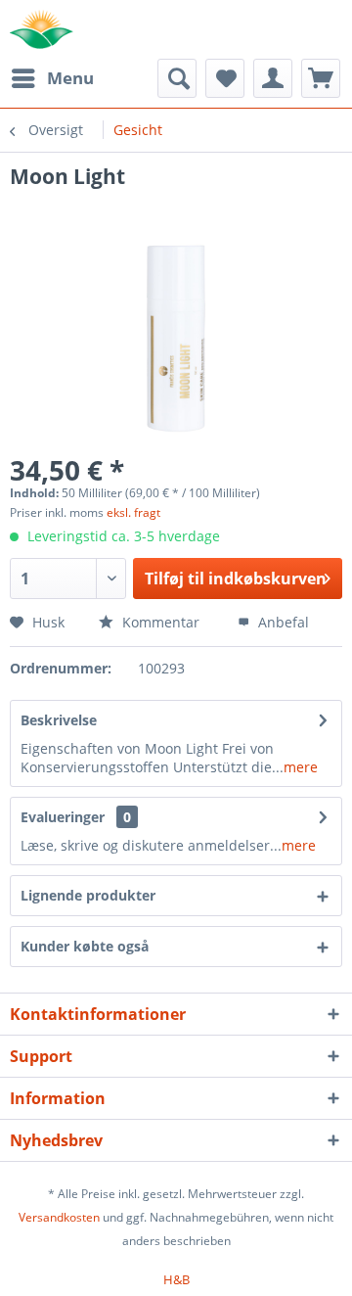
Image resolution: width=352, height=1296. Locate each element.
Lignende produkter (88, 895)
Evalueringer (63, 817)
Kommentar (158, 622)
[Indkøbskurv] (320, 78)
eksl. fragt (133, 512)
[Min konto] (272, 78)
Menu (70, 78)
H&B (176, 1279)
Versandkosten (59, 1217)
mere (301, 767)
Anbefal (281, 622)
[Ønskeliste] (224, 78)
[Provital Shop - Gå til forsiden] (41, 29)
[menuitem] (52, 78)
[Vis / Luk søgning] (177, 78)
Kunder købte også (85, 946)
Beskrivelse (59, 720)
